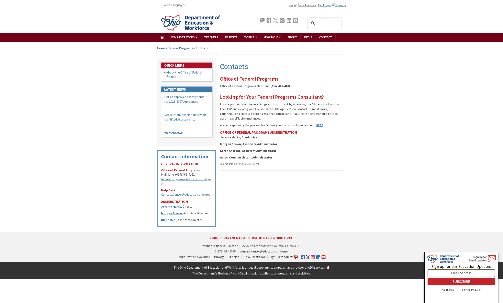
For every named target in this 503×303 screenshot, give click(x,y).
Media (308, 37)
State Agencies (307, 5)
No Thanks (448, 289)
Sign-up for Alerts (282, 257)
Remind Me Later (471, 289)
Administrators (183, 37)
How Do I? (271, 37)
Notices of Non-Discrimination (238, 273)
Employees (324, 5)
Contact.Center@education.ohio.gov (185, 194)
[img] (162, 37)
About (292, 37)
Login (292, 5)
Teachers (211, 37)
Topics (249, 37)
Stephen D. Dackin (213, 246)
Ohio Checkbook (254, 257)
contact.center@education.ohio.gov (264, 251)
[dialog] (461, 277)
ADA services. (316, 267)
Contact (325, 37)
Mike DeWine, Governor (194, 257)
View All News (173, 132)
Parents (231, 37)
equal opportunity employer (268, 267)
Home (161, 48)
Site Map (233, 257)
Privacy (219, 257)
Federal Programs (180, 48)
